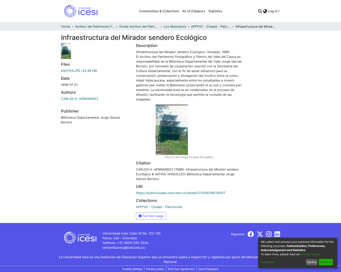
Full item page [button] (153, 216)
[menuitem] (193, 11)
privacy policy (310, 254)
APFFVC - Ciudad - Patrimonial (210, 26)
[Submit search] (260, 11)
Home (65, 26)
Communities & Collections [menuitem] (159, 11)
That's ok (326, 262)
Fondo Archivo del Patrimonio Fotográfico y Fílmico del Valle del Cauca (139, 26)
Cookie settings (132, 269)
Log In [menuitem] (272, 11)
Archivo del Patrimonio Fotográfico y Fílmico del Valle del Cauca (94, 26)
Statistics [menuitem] (215, 11)
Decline (311, 262)
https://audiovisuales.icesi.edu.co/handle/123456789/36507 (180, 193)
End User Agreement (181, 269)
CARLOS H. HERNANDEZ (79, 99)
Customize (267, 262)
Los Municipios (175, 26)
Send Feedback (208, 269)
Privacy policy (155, 269)
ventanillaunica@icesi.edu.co (123, 247)
